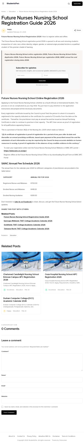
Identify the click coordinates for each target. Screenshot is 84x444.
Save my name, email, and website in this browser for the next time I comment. (31, 407)
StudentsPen (13, 3)
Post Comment (9, 412)
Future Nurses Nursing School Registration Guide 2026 (26, 217)
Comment (5, 351)
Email (3, 386)
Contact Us (21, 436)
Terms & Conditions (68, 436)
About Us (12, 436)
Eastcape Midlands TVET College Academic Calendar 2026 (28, 221)
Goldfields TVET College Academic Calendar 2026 (24, 225)
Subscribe (77, 3)
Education (12, 11)
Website (4, 396)
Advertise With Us (44, 436)
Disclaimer (56, 436)
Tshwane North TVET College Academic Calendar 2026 (26, 229)
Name (3, 375)
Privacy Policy (31, 436)
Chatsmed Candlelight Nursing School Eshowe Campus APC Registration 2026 (21, 277)
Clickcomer (63, 440)
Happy (9, 29)
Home (3, 11)
